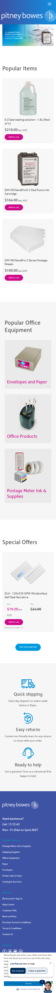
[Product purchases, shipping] (28, 681)
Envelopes (7, 870)
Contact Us (7, 934)
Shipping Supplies (11, 852)
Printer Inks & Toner (12, 876)
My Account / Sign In (12, 898)
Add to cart (14, 137)
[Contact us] (28, 752)
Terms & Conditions (11, 928)
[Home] (29, 16)
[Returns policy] (28, 716)
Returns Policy (9, 916)
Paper (5, 864)
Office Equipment (10, 858)
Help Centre (8, 904)
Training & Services (11, 881)
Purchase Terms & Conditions (16, 922)
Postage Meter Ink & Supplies (16, 846)
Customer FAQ (9, 910)
